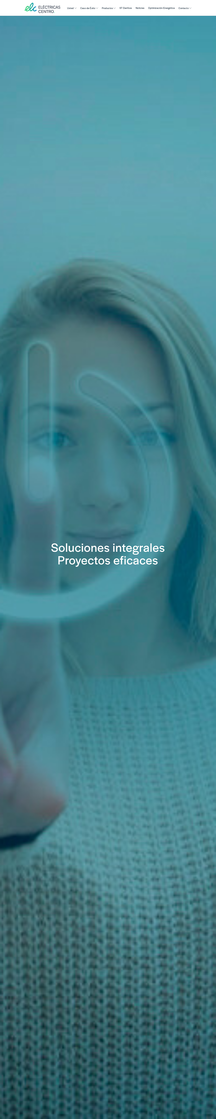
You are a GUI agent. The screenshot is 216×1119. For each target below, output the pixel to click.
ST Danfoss (126, 7)
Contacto (184, 8)
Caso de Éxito (87, 8)
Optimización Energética (161, 7)
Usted (70, 8)
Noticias (140, 7)
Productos (107, 8)
